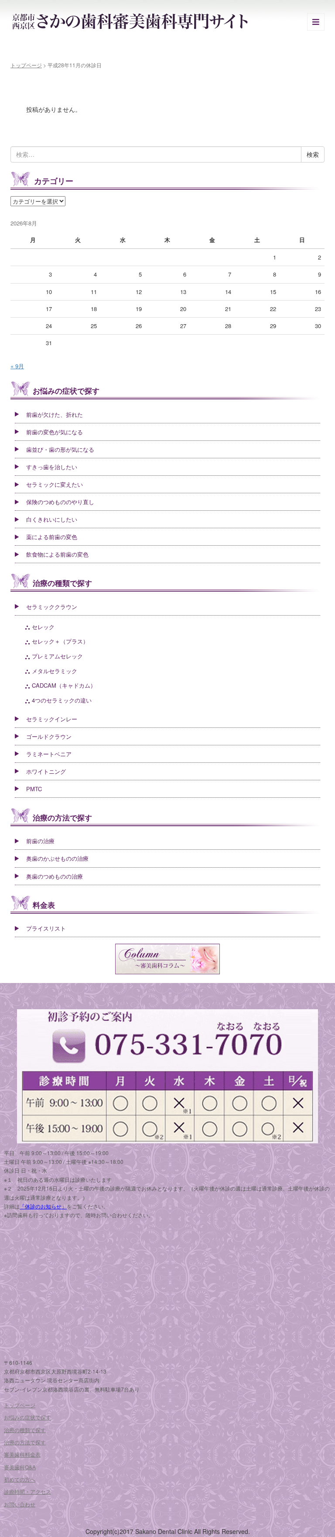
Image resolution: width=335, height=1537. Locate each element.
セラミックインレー (51, 719)
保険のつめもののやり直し (60, 502)
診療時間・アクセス (27, 1491)
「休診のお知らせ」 (43, 1206)
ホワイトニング (46, 771)
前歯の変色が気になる (54, 432)
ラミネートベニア (49, 754)
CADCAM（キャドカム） (64, 685)
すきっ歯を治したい (51, 467)
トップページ (26, 65)
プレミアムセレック (57, 656)
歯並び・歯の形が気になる (60, 449)
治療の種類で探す (62, 583)
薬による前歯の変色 (51, 537)
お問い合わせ (19, 1504)
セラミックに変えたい (54, 484)
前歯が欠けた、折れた (54, 414)
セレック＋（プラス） (60, 641)
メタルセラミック (54, 671)
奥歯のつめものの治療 (54, 876)
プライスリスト (46, 928)
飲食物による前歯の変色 (57, 554)
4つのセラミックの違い (62, 700)
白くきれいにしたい (51, 519)
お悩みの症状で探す (66, 390)
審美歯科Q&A (20, 1467)
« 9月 (17, 366)
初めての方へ (19, 1479)
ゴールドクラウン (49, 736)
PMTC (34, 789)
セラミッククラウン (51, 606)
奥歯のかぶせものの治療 (57, 858)
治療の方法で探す (62, 817)
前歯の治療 (40, 841)
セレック (43, 627)
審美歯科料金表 (22, 1454)
